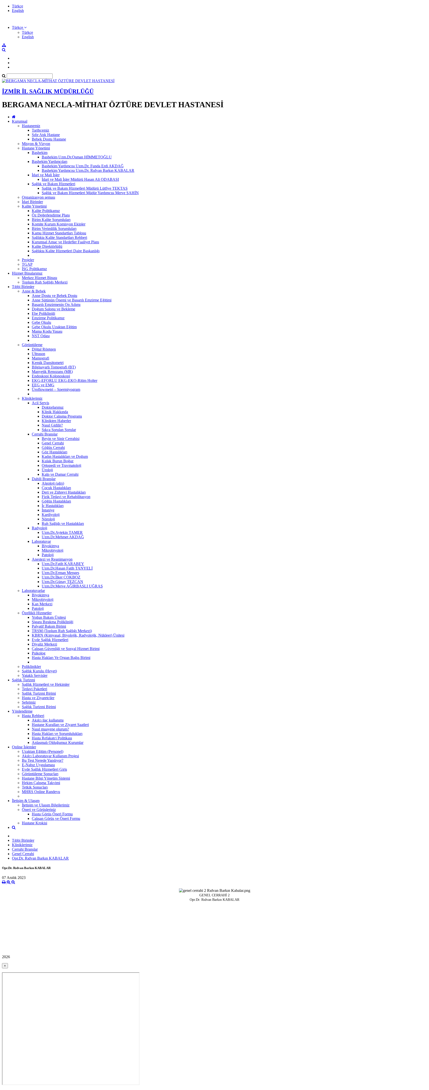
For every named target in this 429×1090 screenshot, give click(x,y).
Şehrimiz (29, 702)
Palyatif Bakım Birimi (49, 626)
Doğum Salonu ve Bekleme (53, 309)
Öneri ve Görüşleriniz (39, 809)
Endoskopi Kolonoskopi (51, 376)
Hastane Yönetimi (36, 148)
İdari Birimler (32, 202)
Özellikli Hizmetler (37, 613)
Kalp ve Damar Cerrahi (60, 474)
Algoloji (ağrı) (53, 483)
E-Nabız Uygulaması (38, 765)
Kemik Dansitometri (48, 363)
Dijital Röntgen (44, 349)
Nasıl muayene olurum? (50, 729)
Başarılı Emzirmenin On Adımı (56, 304)
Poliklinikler (31, 666)
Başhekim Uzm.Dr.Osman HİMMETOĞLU (77, 157)
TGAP (27, 264)
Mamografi (40, 358)
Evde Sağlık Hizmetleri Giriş (44, 769)
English (18, 10)
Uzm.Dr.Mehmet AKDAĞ (63, 537)
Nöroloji (48, 519)
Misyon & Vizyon (36, 144)
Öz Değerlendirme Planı (51, 215)
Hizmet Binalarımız (27, 273)
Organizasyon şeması (38, 197)
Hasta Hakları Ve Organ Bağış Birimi (61, 657)
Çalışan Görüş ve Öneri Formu (56, 818)
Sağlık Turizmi (23, 680)
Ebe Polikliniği (43, 313)
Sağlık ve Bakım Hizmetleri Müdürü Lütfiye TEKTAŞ (85, 188)
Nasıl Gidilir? (52, 425)
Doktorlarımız (53, 407)
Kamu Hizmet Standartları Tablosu (59, 233)
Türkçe (17, 6)
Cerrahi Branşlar (45, 434)
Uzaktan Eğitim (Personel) (42, 751)
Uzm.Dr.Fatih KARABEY (63, 564)
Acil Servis (40, 403)
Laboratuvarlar (33, 590)
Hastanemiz (31, 126)
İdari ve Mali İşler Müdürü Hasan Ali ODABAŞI (80, 179)
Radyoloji (39, 528)
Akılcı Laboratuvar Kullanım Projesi (50, 756)
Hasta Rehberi (33, 716)
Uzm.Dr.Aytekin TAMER (62, 532)
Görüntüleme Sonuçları (40, 774)
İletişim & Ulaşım (25, 801)
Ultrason (38, 354)
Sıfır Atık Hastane (46, 135)
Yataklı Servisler (34, 675)
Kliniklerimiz (32, 398)
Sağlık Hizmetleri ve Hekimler (46, 684)
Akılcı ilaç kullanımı (48, 720)
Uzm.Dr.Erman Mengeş (60, 573)
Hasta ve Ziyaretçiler (38, 698)
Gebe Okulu (41, 322)
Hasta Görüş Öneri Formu (52, 814)
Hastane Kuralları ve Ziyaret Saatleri (60, 725)
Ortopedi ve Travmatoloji (61, 465)
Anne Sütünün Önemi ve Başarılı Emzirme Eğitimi (71, 300)
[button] (19, 27)
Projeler (28, 260)
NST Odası (41, 336)
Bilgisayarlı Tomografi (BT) (54, 367)
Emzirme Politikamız (48, 318)
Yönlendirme (22, 711)
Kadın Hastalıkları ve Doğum (65, 456)
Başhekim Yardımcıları (49, 161)
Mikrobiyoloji (52, 550)
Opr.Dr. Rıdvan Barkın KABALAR (40, 858)
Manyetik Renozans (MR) (52, 371)
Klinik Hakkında (55, 412)
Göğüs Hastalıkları (56, 501)
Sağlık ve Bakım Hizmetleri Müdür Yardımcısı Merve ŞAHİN (90, 193)
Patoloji (48, 555)
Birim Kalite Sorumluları (51, 220)
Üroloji (47, 470)
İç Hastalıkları (53, 506)
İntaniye (48, 510)
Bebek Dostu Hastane (49, 139)
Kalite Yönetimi (34, 206)
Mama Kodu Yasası (47, 331)
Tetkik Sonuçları (35, 787)
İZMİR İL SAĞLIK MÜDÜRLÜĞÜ (48, 91)
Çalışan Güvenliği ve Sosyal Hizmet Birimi (66, 649)
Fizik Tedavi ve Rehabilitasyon (66, 497)
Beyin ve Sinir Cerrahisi (60, 438)
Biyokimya (50, 546)
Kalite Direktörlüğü (47, 246)
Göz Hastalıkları (54, 452)
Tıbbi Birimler (23, 287)
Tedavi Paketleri (34, 689)
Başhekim (39, 152)
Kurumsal (19, 121)
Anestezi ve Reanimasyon (52, 559)
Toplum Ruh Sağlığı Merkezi (45, 282)
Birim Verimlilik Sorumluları (54, 228)
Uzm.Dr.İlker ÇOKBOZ (61, 577)
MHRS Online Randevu (41, 792)
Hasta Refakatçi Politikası (52, 738)
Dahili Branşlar (44, 479)
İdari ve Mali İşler (46, 175)
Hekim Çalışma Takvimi (41, 783)
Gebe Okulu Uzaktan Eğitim (54, 327)
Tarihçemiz (40, 130)
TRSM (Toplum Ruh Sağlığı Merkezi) (62, 631)
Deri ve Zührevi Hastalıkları (64, 492)
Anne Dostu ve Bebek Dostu (54, 295)
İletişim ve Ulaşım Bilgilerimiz (46, 805)
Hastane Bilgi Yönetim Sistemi (46, 778)
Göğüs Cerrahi (53, 447)
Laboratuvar (41, 541)
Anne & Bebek (34, 291)
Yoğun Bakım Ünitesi (49, 617)
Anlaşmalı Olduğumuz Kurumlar (57, 742)
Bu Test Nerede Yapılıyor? (42, 760)
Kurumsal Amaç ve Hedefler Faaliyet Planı (65, 242)
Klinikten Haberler (56, 421)
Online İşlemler (24, 747)
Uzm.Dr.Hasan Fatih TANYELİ (67, 568)
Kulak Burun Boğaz (57, 461)
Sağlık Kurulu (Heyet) (39, 671)
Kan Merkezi (42, 604)
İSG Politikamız (34, 269)
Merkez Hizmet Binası (39, 278)
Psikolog (38, 653)
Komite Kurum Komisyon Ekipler (58, 224)
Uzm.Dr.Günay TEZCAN (62, 582)
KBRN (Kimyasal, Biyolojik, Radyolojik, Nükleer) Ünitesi (78, 635)
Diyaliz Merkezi (44, 644)
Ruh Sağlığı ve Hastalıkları (63, 523)
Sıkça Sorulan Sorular (59, 430)
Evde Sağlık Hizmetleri (50, 640)
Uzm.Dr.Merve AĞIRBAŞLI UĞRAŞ (72, 586)
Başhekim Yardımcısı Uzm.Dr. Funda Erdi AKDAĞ (83, 166)
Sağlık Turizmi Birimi (39, 693)
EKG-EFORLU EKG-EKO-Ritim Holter (64, 380)
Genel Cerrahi (53, 443)
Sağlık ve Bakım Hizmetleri (53, 184)
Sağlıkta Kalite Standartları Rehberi (59, 237)
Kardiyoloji (51, 514)
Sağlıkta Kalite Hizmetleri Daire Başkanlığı (66, 251)
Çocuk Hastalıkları (56, 488)
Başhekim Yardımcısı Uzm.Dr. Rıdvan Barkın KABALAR (88, 170)
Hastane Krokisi (34, 823)
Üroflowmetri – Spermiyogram (56, 389)
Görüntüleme (32, 345)
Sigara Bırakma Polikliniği (52, 622)
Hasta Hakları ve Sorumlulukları (57, 733)
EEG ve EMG (43, 385)
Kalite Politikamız (46, 211)
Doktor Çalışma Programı (62, 416)
